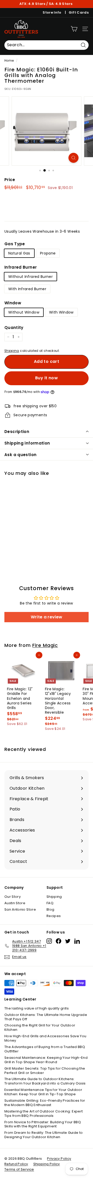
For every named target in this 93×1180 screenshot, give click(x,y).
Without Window (23, 312)
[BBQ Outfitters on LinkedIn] (77, 941)
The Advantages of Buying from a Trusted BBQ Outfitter (44, 1049)
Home (9, 61)
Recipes (54, 915)
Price (9, 179)
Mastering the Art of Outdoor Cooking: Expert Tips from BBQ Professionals (43, 1113)
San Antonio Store (20, 909)
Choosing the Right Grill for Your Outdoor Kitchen (39, 1027)
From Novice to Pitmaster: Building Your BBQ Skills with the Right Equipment (42, 1124)
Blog (50, 909)
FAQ (50, 903)
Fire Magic (45, 645)
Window (12, 303)
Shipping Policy (46, 1164)
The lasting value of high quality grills (36, 1008)
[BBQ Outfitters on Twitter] (68, 941)
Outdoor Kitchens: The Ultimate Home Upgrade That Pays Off (45, 1017)
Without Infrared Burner (30, 276)
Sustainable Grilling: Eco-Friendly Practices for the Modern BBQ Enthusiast (44, 1102)
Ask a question (20, 454)
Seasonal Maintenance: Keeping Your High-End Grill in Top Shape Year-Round (46, 1059)
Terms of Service (19, 1169)
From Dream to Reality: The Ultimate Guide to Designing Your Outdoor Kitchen (43, 1134)
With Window (61, 312)
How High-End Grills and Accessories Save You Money (45, 1038)
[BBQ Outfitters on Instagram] (49, 941)
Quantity (14, 327)
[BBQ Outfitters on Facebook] (58, 941)
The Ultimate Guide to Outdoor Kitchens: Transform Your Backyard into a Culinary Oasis (45, 1081)
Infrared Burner (20, 267)
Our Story (12, 896)
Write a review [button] (47, 617)
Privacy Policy (59, 1158)
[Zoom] (73, 158)
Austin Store (14, 903)
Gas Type (14, 244)
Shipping (11, 351)
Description (16, 431)
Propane (48, 253)
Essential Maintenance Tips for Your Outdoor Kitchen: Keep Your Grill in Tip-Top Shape (43, 1092)
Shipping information (27, 443)
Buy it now (46, 378)
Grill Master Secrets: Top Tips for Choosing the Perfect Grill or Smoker (44, 1070)
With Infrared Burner (27, 288)
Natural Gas (19, 253)
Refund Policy (16, 1164)
